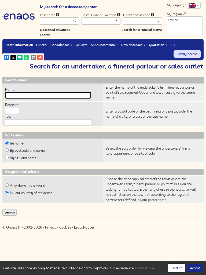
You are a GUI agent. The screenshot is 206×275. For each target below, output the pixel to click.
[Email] (20, 57)
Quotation (156, 45)
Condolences (59, 45)
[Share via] (40, 57)
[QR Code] (33, 57)
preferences (157, 200)
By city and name (23, 158)
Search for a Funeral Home (142, 30)
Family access (187, 54)
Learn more (144, 268)
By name (17, 143)
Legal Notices (84, 227)
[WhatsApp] (26, 57)
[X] (13, 57)
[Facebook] (6, 57)
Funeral (41, 45)
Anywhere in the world (27, 185)
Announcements (103, 45)
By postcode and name (27, 150)
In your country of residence (31, 193)
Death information (19, 45)
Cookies (65, 227)
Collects (81, 45)
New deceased (131, 45)
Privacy (50, 227)
